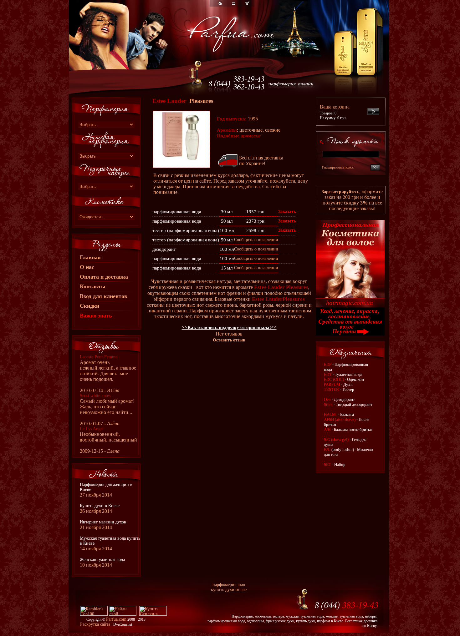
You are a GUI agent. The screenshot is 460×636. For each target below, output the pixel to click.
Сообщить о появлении (256, 239)
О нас (87, 267)
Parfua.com (116, 619)
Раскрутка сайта (95, 624)
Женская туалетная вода (102, 559)
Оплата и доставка (104, 277)
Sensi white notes (95, 395)
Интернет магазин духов (103, 522)
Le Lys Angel (92, 429)
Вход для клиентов (103, 296)
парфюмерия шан (228, 584)
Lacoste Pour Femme (98, 357)
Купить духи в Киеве (100, 505)
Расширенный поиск (338, 167)
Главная (90, 257)
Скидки (89, 306)
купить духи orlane (229, 589)
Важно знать (96, 315)
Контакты (92, 286)
